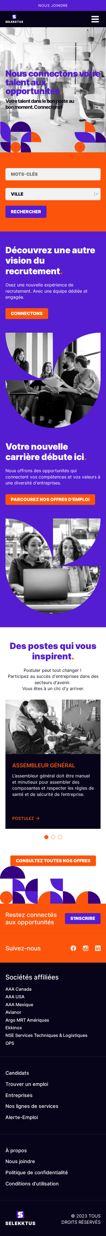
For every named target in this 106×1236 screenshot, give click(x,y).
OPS (9, 1043)
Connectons (27, 313)
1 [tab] (46, 837)
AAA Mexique (19, 1004)
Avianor (13, 1012)
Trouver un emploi (26, 1084)
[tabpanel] (53, 764)
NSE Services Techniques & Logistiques (46, 1035)
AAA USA (14, 996)
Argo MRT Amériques (27, 1020)
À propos (16, 1150)
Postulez (23, 818)
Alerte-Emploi (21, 1117)
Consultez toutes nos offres (53, 860)
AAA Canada (18, 989)
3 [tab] (60, 837)
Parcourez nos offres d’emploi (50, 499)
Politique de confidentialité (36, 1172)
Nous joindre (53, 5)
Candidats (17, 1073)
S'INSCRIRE (82, 918)
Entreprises (19, 1095)
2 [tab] (53, 837)
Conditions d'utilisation (32, 1183)
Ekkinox (13, 1027)
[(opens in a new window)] (73, 948)
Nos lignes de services (31, 1106)
